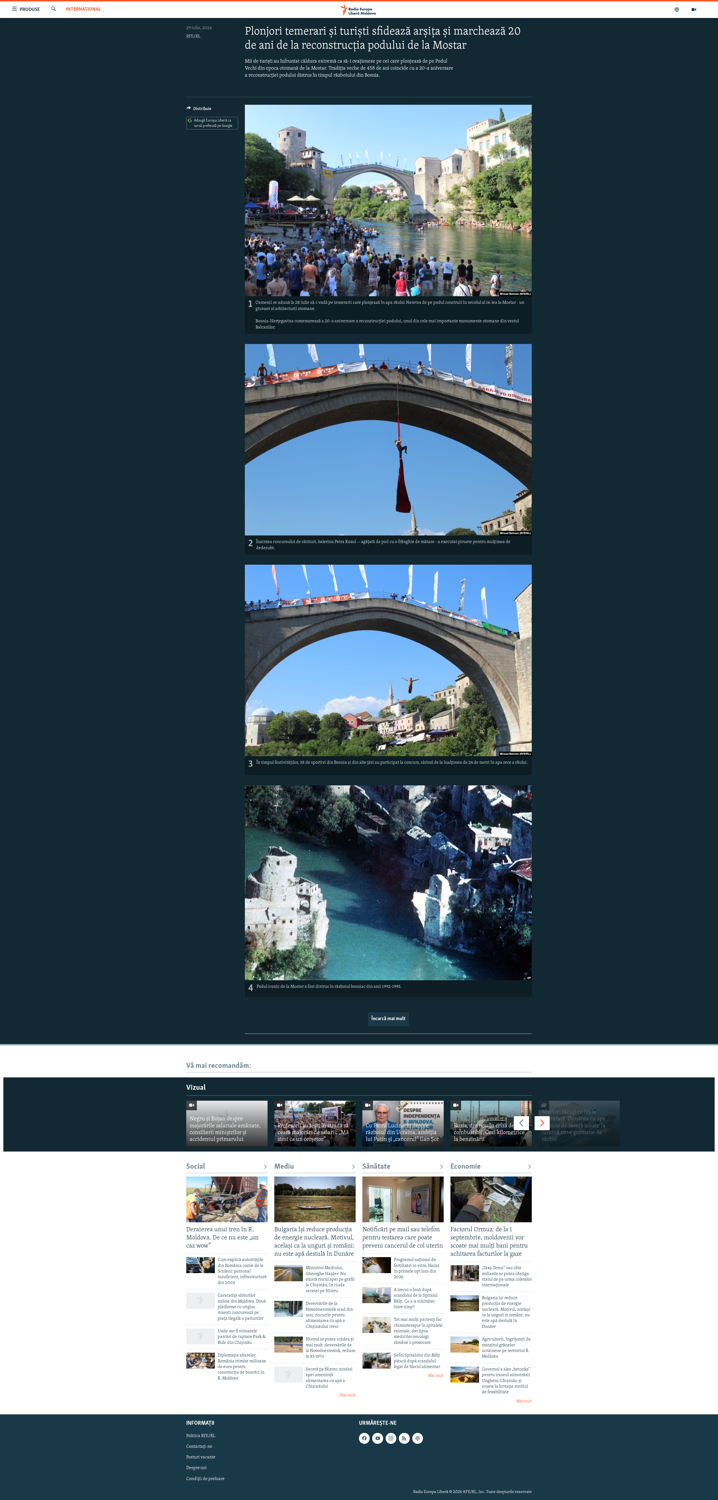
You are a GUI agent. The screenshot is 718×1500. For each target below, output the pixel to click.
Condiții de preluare (205, 1479)
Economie (465, 1167)
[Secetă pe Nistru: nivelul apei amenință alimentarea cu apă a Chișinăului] (288, 1375)
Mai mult (348, 1395)
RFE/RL (193, 36)
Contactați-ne (199, 1447)
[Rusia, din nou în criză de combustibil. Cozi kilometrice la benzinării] (491, 1123)
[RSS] (404, 1438)
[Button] (199, 110)
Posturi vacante (200, 1457)
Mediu (284, 1167)
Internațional (83, 9)
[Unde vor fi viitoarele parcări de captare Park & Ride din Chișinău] (200, 1336)
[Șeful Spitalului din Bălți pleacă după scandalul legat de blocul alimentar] (376, 1361)
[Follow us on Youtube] (377, 1438)
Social (195, 1167)
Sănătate (376, 1167)
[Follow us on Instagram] (391, 1438)
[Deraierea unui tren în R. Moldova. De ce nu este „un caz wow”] (227, 1199)
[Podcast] (676, 9)
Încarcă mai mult (388, 1019)
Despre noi (196, 1468)
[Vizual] (693, 9)
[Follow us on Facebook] (364, 1438)
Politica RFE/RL (200, 1436)
